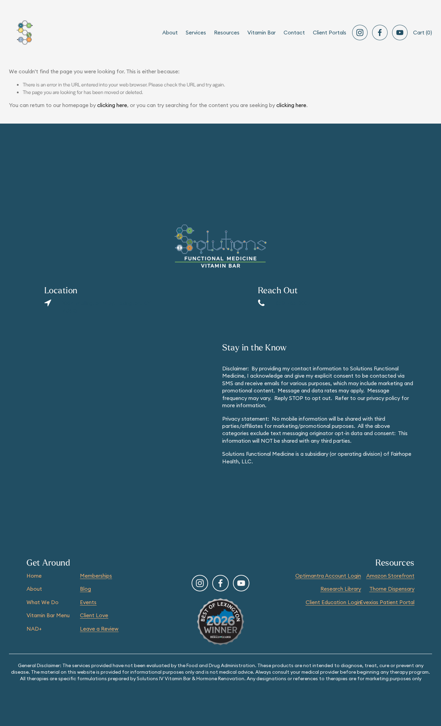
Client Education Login (333, 602)
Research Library (340, 589)
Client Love (94, 615)
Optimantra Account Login (328, 575)
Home (34, 575)
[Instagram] (360, 32)
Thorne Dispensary (391, 589)
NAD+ (34, 628)
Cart (422, 32)
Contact (294, 32)
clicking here (112, 105)
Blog (85, 589)
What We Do (43, 602)
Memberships (96, 575)
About (34, 589)
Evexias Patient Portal (387, 602)
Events (88, 602)
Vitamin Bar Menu (48, 615)
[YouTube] (400, 32)
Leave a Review (99, 628)
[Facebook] (380, 32)
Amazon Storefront (390, 575)
